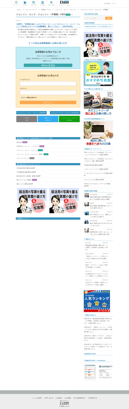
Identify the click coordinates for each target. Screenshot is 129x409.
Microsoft (19, 142)
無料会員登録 (48, 65)
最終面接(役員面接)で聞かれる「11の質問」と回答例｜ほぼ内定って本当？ (96, 247)
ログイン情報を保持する (29, 97)
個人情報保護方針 (79, 398)
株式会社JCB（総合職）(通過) (26, 176)
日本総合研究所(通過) (23, 168)
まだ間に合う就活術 (51, 4)
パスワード (23, 88)
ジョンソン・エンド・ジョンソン (65, 10)
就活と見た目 (88, 262)
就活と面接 (88, 242)
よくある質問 (37, 398)
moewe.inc (67, 406)
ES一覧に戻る (27, 119)
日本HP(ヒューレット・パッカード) (28, 146)
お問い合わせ (49, 398)
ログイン (114, 3)
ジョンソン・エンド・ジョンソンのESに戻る (69, 119)
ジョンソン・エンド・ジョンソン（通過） (30, 154)
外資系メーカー (46, 10)
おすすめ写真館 (42, 4)
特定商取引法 (93, 398)
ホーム (19, 10)
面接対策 (92, 203)
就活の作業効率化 (89, 253)
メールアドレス (25, 79)
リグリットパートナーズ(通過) (93, 169)
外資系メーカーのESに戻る (48, 119)
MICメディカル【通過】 (24, 180)
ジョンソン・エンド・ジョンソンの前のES (32, 113)
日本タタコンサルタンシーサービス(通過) (97, 184)
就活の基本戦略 (93, 194)
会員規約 (59, 398)
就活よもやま (88, 280)
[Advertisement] (48, 130)
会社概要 (68, 398)
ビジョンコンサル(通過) (91, 180)
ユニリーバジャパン (23, 158)
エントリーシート (16, 4)
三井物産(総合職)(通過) (24, 172)
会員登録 (108, 3)
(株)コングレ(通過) (22, 184)
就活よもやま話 (33, 4)
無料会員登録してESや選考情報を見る (99, 26)
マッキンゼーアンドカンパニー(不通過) (96, 173)
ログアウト (65, 401)
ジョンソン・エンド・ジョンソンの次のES (64, 113)
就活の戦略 (25, 4)
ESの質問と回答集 (94, 212)
